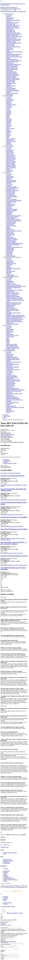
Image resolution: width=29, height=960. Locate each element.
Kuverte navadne (10, 44)
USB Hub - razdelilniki (11, 209)
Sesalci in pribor (10, 396)
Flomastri (8, 84)
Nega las (8, 408)
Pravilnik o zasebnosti (8, 860)
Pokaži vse (3, 923)
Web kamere (9, 208)
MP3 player (9, 409)
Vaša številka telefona (5, 944)
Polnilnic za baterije (10, 383)
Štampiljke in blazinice (11, 59)
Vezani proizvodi (7, 460)
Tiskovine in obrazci (11, 37)
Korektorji (9, 87)
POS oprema (9, 251)
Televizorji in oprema (11, 356)
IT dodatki (9, 184)
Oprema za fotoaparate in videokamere (15, 407)
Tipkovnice (9, 213)
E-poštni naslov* (4, 927)
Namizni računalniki (11, 181)
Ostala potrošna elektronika (12, 369)
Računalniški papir (10, 31)
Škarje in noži (9, 63)
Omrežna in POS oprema (12, 190)
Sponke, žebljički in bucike (12, 55)
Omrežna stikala (10, 248)
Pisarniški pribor (10, 24)
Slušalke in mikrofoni (11, 210)
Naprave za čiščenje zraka (12, 402)
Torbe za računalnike (11, 199)
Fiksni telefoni (10, 378)
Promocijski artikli (11, 263)
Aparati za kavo (10, 331)
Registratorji (9, 47)
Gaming (8, 185)
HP (7, 108)
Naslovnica (5, 414)
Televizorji (9, 370)
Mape (8, 50)
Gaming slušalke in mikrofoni (13, 219)
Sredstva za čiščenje (11, 283)
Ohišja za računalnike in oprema (13, 230)
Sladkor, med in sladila (11, 344)
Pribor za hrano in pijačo (12, 335)
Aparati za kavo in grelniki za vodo (14, 399)
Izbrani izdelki (9, 18)
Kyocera (9, 126)
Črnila (8, 102)
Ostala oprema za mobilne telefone (14, 393)
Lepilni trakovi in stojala (12, 61)
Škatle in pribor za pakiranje (13, 27)
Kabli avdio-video (10, 240)
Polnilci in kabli (10, 384)
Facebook (5, 868)
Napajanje (8, 235)
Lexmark (8, 111)
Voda (7, 343)
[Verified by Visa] (7, 877)
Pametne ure (9, 363)
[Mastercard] (6, 871)
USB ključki (9, 252)
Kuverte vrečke (10, 45)
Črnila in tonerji (17, 8)
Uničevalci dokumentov (12, 69)
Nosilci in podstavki (11, 157)
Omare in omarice (10, 155)
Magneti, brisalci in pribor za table (14, 56)
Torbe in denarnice (10, 271)
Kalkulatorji (9, 70)
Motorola (5, 904)
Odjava (5, 900)
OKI (7, 127)
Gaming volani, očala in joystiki (13, 220)
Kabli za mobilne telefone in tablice (14, 243)
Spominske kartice (10, 385)
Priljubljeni (10, 11)
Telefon (2, 957)
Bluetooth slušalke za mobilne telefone (15, 389)
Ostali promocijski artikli (12, 276)
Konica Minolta (10, 128)
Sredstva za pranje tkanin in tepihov (14, 298)
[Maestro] (5, 872)
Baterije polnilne (10, 382)
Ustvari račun (12, 941)
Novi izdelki (9, 15)
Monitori (8, 182)
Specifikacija (6, 459)
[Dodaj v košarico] (6, 513)
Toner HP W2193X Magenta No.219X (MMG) (14, 529)
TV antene (8, 373)
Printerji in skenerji (11, 104)
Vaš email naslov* (5, 942)
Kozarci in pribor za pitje (12, 346)
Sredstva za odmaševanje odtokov (14, 302)
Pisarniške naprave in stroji (13, 25)
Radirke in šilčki (10, 82)
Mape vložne (10, 49)
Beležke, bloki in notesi (12, 35)
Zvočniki (8, 206)
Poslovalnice (3, 7)
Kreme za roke (9, 322)
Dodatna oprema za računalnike (13, 200)
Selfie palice (9, 392)
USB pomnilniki (10, 275)
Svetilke (8, 169)
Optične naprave (10, 233)
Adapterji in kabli (10, 189)
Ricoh (7, 116)
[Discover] (6, 876)
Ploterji (8, 227)
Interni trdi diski (10, 237)
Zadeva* (2, 954)
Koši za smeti (9, 170)
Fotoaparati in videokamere (12, 367)
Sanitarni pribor (10, 306)
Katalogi (8, 7)
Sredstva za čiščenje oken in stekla (14, 297)
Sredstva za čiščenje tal (11, 295)
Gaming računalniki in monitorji (13, 215)
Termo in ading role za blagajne (13, 34)
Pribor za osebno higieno (12, 324)
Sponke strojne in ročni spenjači (13, 54)
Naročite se (3, 837)
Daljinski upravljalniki (11, 375)
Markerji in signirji (11, 83)
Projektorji (9, 214)
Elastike (8, 92)
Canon (8, 109)
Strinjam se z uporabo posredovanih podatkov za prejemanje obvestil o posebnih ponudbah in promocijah (13, 930)
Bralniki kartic (9, 211)
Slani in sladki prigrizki (11, 345)
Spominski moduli (10, 234)
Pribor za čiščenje (11, 305)
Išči (15, 10)
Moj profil (5, 897)
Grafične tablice (10, 205)
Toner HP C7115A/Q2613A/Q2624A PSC (12, 476)
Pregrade (8, 53)
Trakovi (8, 106)
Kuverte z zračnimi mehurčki (13, 46)
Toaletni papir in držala (12, 309)
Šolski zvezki (9, 94)
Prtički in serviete (10, 349)
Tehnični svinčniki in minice (13, 79)
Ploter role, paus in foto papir (13, 40)
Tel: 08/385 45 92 (4, 847)
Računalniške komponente (12, 187)
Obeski (8, 266)
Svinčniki (9, 272)
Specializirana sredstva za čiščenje (14, 290)
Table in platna (10, 152)
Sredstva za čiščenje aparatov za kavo (14, 319)
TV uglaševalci (10, 372)
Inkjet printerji (10, 140)
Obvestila (13, 7)
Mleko (8, 340)
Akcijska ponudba (7, 902)
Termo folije (9, 107)
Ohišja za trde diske (10, 256)
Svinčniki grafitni (10, 80)
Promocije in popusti (8, 8)
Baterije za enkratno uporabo (13, 380)
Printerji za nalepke (11, 141)
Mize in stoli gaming (11, 161)
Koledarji (8, 267)
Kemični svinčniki (11, 76)
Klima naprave (9, 403)
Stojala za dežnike (10, 164)
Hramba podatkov (10, 191)
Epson (8, 114)
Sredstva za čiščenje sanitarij (12, 293)
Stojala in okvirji (10, 156)
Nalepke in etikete (11, 41)
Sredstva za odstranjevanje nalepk (14, 317)
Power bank (9, 387)
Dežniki (8, 269)
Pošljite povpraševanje (5, 433)
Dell (7, 137)
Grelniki (8, 404)
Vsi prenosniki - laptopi (11, 196)
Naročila (5, 899)
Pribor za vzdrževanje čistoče (13, 285)
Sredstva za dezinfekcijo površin (13, 320)
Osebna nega (9, 368)
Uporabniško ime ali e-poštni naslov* (9, 935)
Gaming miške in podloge (12, 216)
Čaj (7, 338)
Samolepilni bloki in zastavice (13, 42)
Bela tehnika (9, 365)
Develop (8, 124)
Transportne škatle (10, 88)
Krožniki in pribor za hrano (12, 348)
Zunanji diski (9, 254)
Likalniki (8, 401)
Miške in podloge (10, 204)
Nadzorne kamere (10, 411)
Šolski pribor (9, 29)
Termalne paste (9, 232)
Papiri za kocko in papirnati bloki (14, 36)
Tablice (8, 198)
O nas (16, 7)
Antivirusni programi (11, 195)
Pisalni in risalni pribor (12, 26)
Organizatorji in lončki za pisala (13, 64)
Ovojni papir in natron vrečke (13, 32)
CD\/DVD (9, 253)
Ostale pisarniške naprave (12, 75)
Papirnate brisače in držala (12, 310)
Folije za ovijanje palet (11, 89)
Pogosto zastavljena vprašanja (10, 463)
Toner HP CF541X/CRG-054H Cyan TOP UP (14, 556)
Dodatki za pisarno (11, 158)
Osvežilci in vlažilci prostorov (13, 287)
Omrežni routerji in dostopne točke (14, 247)
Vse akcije (8, 16)
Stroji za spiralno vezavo (12, 68)
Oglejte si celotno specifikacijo (7, 434)
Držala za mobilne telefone (12, 388)
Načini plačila (6, 861)
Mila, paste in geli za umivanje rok (14, 321)
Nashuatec (9, 131)
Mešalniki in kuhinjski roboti (12, 398)
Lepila (8, 58)
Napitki (8, 333)
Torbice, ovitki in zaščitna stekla (13, 391)
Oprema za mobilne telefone (13, 362)
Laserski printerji (10, 138)
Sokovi (8, 341)
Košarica (15, 11)
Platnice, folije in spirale (12, 65)
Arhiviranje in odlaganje (12, 22)
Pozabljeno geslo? (5, 941)
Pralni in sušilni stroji (11, 406)
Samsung (8, 113)
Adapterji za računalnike (12, 239)
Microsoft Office (10, 194)
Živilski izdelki (9, 334)
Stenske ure (9, 171)
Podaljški (8, 245)
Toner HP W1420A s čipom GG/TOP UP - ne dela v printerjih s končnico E (13, 543)
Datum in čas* (4, 955)
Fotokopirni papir (10, 30)
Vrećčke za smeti (10, 307)
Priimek (2, 947)
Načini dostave (6, 863)
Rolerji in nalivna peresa (12, 78)
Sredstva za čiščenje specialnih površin (15, 315)
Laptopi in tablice (11, 180)
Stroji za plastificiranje (11, 71)
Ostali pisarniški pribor (11, 66)
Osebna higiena (10, 291)
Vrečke (8, 273)
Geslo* (2, 938)
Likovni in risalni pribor (12, 93)
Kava (8, 339)
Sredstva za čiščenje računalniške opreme (15, 316)
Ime (1, 945)
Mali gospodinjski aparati (12, 364)
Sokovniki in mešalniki (12, 397)
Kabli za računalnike (11, 242)
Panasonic (8, 135)
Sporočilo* (3, 950)
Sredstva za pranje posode (12, 292)
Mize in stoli (9, 153)
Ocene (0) (5, 462)
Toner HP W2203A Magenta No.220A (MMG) (14, 517)
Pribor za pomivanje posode (13, 304)
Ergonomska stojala (10, 166)
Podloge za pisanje (11, 85)
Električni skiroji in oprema (12, 359)
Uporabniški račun (22, 11)
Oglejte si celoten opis (5, 435)
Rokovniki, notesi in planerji (13, 268)
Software (8, 179)
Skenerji (8, 142)
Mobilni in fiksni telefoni (12, 358)
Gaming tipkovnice (10, 218)
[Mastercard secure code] (9, 878)
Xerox (8, 123)
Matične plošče (9, 229)
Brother (8, 112)
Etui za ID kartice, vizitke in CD (14, 60)
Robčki (8, 311)
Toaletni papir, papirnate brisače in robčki (16, 286)
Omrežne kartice (10, 249)
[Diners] (5, 874)
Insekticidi (8, 288)
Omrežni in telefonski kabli (12, 244)
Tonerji (9, 103)
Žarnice (8, 412)
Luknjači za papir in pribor (12, 74)
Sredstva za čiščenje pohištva (13, 296)
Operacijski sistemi (10, 193)
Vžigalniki (9, 264)
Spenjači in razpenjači (11, 73)
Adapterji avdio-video (11, 238)
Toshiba (8, 132)
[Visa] (4, 873)
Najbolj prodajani (10, 17)
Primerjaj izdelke (4, 11)
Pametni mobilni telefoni (12, 377)
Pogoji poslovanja (7, 859)
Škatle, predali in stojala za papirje (14, 51)
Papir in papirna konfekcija (13, 20)
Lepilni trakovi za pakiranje (12, 90)
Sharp (8, 136)
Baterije (8, 360)
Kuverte (8, 21)
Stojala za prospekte (11, 165)
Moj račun (5, 896)
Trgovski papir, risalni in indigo (13, 39)
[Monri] (5, 881)
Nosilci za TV (10, 374)
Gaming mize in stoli (11, 222)
